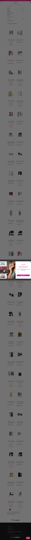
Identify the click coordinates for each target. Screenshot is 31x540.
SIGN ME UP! (23, 275)
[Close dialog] (30, 262)
